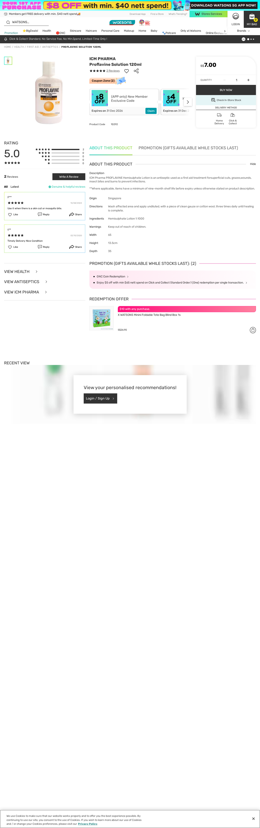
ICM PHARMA (102, 58)
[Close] (253, 818)
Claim (151, 111)
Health (46, 31)
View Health (17, 272)
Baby (154, 31)
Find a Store (157, 14)
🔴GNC (60, 33)
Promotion (11, 33)
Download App (138, 14)
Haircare (91, 31)
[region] (130, 819)
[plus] (248, 80)
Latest (15, 186)
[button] (252, 19)
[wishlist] (127, 71)
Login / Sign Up (98, 398)
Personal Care (110, 31)
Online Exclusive (216, 33)
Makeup (129, 31)
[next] (224, 31)
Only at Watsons (191, 31)
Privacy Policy (87, 823)
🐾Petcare (169, 33)
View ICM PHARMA (22, 292)
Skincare (75, 31)
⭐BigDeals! (30, 31)
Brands (241, 31)
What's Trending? (178, 14)
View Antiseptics (22, 282)
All (6, 186)
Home (142, 31)
